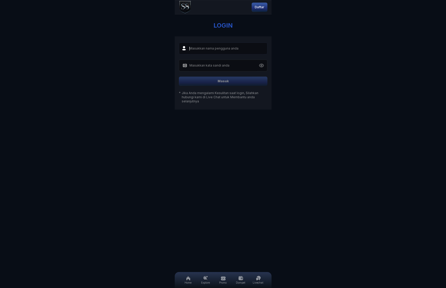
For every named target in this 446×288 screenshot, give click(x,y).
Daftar (259, 7)
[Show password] (261, 65)
